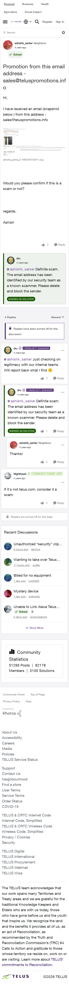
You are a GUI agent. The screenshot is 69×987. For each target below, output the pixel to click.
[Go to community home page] (16, 22)
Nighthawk (20, 473)
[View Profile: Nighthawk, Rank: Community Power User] (8, 476)
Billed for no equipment (32, 575)
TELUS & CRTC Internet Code (26, 815)
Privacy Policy (11, 701)
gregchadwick (38, 616)
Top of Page (37, 694)
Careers (8, 743)
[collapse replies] (34, 345)
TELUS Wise (12, 873)
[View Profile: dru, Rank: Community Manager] (8, 350)
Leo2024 (34, 580)
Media (7, 748)
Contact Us (11, 773)
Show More (37, 627)
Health (45, 4)
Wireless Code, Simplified (22, 831)
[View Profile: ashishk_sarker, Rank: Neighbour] (8, 45)
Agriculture (10, 11)
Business (27, 4)
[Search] (37, 21)
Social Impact (33, 11)
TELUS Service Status (20, 759)
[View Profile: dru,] (11, 260)
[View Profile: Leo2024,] (8, 578)
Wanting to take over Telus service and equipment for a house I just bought (36, 559)
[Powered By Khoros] (34, 712)
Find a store (11, 784)
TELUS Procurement (18, 862)
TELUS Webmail (15, 867)
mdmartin (34, 596)
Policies (8, 754)
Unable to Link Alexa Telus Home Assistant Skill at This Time (36, 607)
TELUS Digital (13, 851)
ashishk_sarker (24, 43)
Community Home (14, 694)
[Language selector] (27, 22)
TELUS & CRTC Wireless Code (27, 826)
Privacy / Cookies (16, 837)
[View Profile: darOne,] (8, 546)
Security (11, 32)
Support (8, 768)
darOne (35, 549)
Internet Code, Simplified (22, 820)
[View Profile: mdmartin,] (8, 593)
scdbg (36, 565)
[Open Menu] (63, 32)
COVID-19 (10, 806)
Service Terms (13, 795)
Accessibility (12, 737)
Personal (9, 4)
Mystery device (26, 591)
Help (28, 701)
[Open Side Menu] (5, 22)
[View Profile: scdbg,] (8, 562)
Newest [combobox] (57, 317)
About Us (9, 732)
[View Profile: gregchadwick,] (8, 609)
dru (18, 258)
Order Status (12, 801)
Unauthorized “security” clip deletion (36, 544)
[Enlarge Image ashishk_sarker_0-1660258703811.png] (34, 142)
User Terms (11, 790)
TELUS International (18, 856)
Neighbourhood (14, 779)
